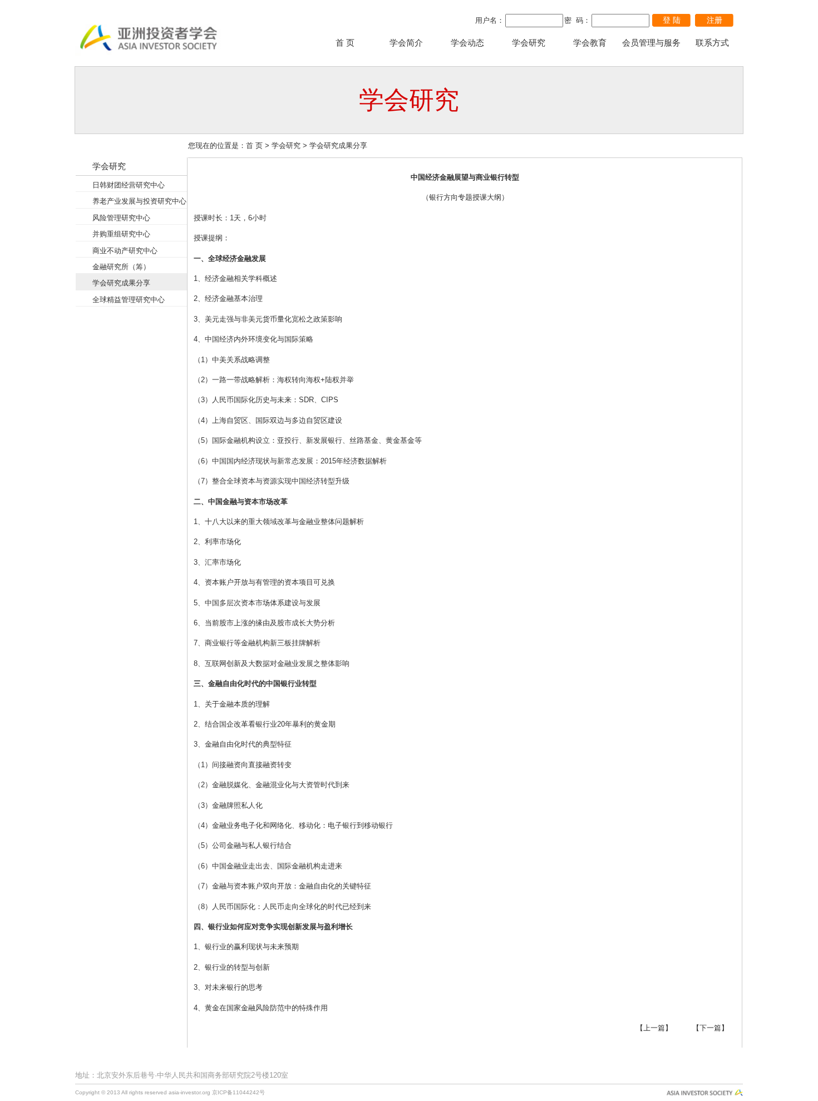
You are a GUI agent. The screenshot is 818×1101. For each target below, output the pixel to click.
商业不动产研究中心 (124, 250)
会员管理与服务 (651, 42)
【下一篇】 (710, 1028)
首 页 (345, 42)
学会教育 (590, 42)
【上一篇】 (654, 1028)
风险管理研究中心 (121, 218)
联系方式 (712, 42)
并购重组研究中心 (121, 234)
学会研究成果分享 (121, 283)
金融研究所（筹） (121, 267)
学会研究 (528, 42)
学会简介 (406, 42)
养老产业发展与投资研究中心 (139, 201)
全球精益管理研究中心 (128, 299)
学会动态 (467, 42)
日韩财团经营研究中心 (128, 185)
